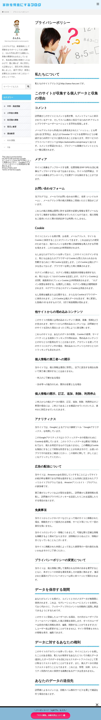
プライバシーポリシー (21, 12)
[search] (28, 86)
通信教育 (11, 133)
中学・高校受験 (13, 106)
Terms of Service (9, 169)
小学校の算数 (12, 113)
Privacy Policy (7, 168)
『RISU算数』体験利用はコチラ (49, 715)
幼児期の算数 (12, 120)
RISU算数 (11, 140)
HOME (6, 12)
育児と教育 (11, 126)
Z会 (8, 147)
